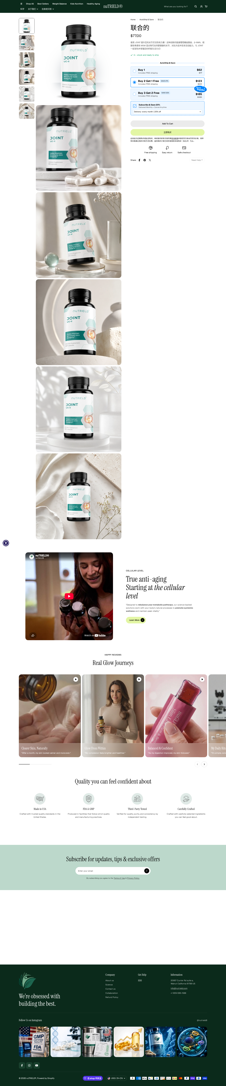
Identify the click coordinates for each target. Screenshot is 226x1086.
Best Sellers (43, 3)
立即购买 (167, 132)
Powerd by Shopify (45, 1078)
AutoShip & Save (147, 19)
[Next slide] (204, 764)
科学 (22, 9)
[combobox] (180, 6)
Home (133, 19)
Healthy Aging (93, 3)
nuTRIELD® (113, 6)
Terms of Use (119, 878)
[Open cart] (206, 6)
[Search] (196, 6)
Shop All (30, 3)
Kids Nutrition (76, 3)
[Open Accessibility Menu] (6, 543)
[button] (167, 71)
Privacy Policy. (133, 878)
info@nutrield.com (179, 988)
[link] (197, 160)
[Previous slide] (197, 764)
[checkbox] (168, 108)
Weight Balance (59, 3)
